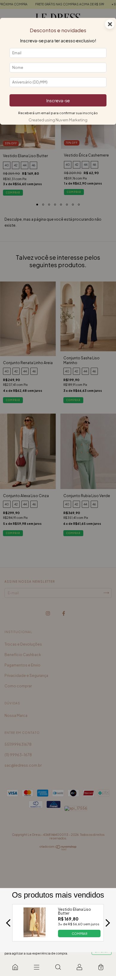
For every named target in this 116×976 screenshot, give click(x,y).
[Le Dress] (15, 967)
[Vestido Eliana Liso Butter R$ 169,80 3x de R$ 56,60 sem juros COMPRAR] (34, 935)
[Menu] (36, 967)
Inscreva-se (58, 100)
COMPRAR (79, 933)
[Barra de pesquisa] (58, 967)
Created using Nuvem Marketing (58, 119)
